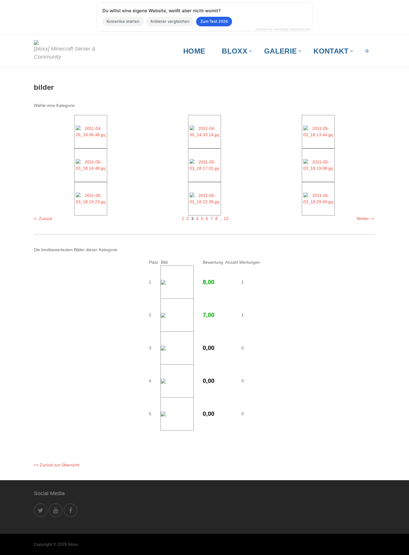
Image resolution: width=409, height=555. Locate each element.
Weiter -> (365, 218)
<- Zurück (43, 218)
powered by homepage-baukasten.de (282, 29)
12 (226, 218)
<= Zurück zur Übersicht (56, 464)
